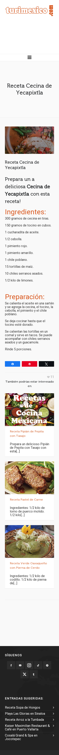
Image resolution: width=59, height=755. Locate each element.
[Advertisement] (29, 37)
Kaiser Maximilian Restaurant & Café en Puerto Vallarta (27, 727)
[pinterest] (47, 665)
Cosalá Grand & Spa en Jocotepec (21, 737)
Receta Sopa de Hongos (22, 707)
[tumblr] (34, 674)
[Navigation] (29, 57)
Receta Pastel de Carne (26, 499)
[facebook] (11, 665)
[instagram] (29, 665)
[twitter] (24, 674)
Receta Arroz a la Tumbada (24, 720)
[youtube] (20, 665)
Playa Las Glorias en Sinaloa (25, 714)
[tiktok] (38, 665)
